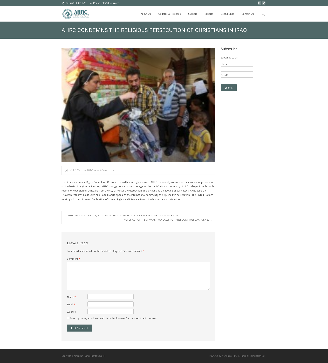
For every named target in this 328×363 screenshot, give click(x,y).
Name (71, 297)
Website (71, 311)
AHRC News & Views (98, 170)
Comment (73, 258)
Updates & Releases (169, 13)
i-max (244, 355)
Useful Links (227, 13)
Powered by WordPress (221, 355)
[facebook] (259, 4)
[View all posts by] (113, 170)
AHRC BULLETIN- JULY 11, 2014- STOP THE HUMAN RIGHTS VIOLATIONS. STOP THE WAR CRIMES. (121, 215)
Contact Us (248, 13)
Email (71, 304)
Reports (208, 13)
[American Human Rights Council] (73, 13)
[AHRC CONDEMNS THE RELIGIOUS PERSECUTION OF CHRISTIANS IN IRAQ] (138, 105)
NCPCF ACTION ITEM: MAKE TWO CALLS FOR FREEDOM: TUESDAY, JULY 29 (168, 219)
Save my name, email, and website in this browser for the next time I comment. (114, 318)
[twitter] (263, 4)
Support (192, 13)
